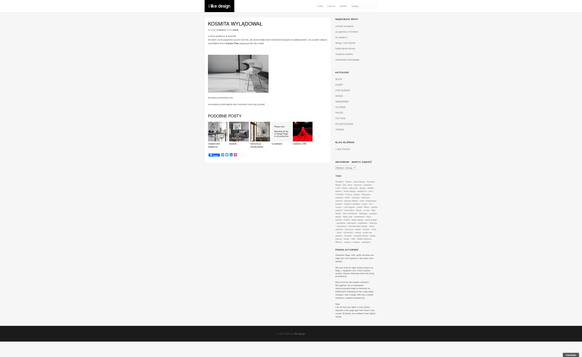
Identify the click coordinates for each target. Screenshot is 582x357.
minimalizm (349, 210)
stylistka (339, 229)
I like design (299, 333)
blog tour (358, 184)
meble (359, 207)
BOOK (338, 79)
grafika (357, 194)
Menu (366, 207)
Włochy (338, 242)
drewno (338, 191)
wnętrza (347, 242)
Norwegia (363, 213)
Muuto (359, 210)
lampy (364, 203)
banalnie (232, 143)
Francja (348, 194)
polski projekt (371, 219)
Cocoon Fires (232, 43)
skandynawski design (357, 226)
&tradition (339, 181)
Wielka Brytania (364, 238)
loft (370, 203)
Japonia (338, 200)
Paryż (368, 216)
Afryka (348, 181)
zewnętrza (366, 242)
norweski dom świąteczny (214, 145)
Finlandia (339, 194)
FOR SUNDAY (342, 90)
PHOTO (339, 112)
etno (371, 191)
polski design (357, 219)
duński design (350, 191)
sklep (371, 226)
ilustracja (356, 197)
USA (353, 238)
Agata (235, 30)
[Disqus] (268, 206)
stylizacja (349, 229)
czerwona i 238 (299, 143)
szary (374, 229)
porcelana (341, 222)
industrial (365, 197)
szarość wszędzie (344, 26)
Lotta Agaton (349, 207)
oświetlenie (359, 216)
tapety (373, 235)
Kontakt (343, 6)
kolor (362, 200)
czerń (337, 188)
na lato (367, 210)
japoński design (351, 200)
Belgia (338, 184)
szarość (366, 229)
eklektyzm (362, 191)
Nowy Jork (347, 216)
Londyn (338, 207)
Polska (347, 219)
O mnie (320, 6)
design (362, 188)
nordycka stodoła (344, 54)
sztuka (358, 232)
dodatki (370, 188)
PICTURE (340, 118)
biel (344, 184)
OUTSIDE (340, 107)
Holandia (339, 197)
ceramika (368, 184)
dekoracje (353, 188)
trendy (346, 238)
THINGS (339, 129)
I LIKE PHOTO (342, 149)
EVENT (339, 84)
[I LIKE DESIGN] (219, 4)
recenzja (373, 222)
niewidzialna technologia (347, 59)
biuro (350, 184)
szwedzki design (361, 235)
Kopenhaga (371, 200)
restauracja (341, 226)
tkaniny (338, 238)
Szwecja (348, 235)
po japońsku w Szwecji (346, 31)
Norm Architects (350, 213)
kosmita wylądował (235, 23)
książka (338, 203)
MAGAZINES (342, 101)
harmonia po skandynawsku (256, 145)
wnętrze (356, 242)
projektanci (363, 222)
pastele (338, 219)
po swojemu (341, 37)
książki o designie (352, 203)
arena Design (359, 181)
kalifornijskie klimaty (345, 48)
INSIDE (339, 95)
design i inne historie (345, 42)
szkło (339, 232)
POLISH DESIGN (344, 123)
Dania (344, 188)
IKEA (347, 197)
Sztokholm (348, 232)
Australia (371, 181)
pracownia (351, 222)
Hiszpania (366, 194)
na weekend (277, 143)
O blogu (331, 6)
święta (358, 229)
